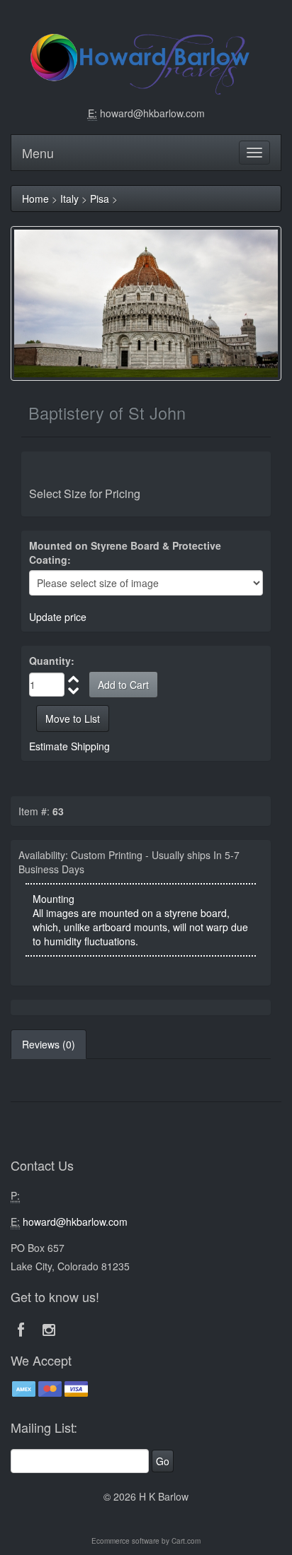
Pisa (99, 198)
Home (35, 198)
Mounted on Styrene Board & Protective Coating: (125, 552)
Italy (69, 198)
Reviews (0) (48, 1044)
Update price (57, 617)
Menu (38, 152)
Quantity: (51, 661)
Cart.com (186, 1541)
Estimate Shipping (69, 746)
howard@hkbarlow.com (152, 113)
